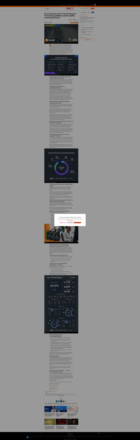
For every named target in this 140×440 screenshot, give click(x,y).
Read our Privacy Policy (70, 220)
